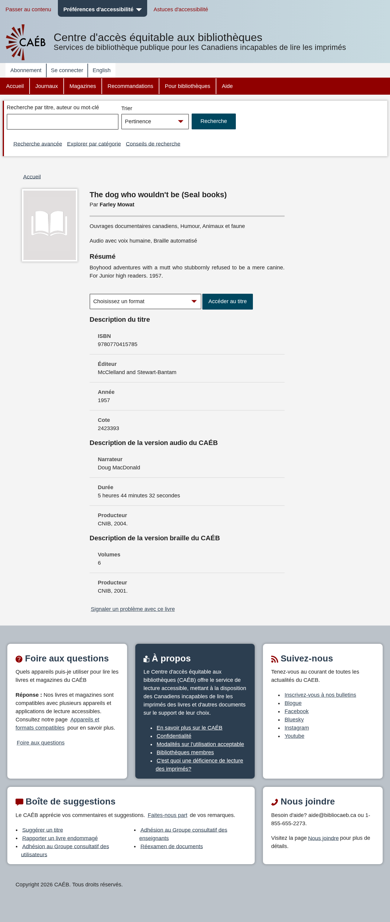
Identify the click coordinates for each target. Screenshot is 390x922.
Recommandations (130, 86)
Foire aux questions (41, 743)
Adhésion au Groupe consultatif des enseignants (183, 834)
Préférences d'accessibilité (98, 9)
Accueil (15, 86)
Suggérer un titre (42, 830)
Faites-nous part (167, 815)
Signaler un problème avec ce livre (133, 609)
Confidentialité (174, 736)
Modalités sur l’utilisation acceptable (200, 744)
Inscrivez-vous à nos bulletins (320, 695)
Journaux (46, 86)
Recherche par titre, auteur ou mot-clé (53, 107)
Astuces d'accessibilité (181, 9)
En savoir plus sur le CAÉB (189, 728)
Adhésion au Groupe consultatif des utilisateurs (65, 850)
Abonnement (25, 70)
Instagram (297, 728)
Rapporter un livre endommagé (60, 838)
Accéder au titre (227, 301)
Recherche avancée (37, 144)
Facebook (297, 711)
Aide (227, 86)
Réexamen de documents (171, 846)
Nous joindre (323, 838)
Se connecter (67, 70)
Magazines (82, 86)
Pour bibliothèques (187, 86)
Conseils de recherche (153, 144)
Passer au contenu (28, 9)
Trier (126, 108)
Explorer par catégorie (94, 144)
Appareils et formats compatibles (57, 724)
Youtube (294, 736)
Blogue (293, 703)
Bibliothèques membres (185, 752)
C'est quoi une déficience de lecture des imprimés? (199, 765)
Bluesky (294, 720)
